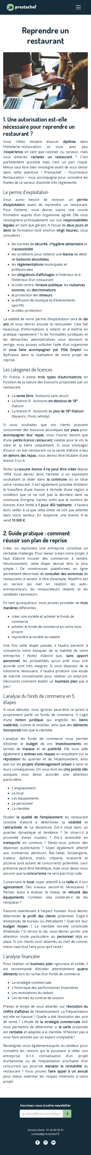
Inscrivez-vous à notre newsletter (45, 1105)
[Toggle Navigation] (78, 7)
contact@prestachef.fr (45, 1134)
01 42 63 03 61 (54, 1130)
